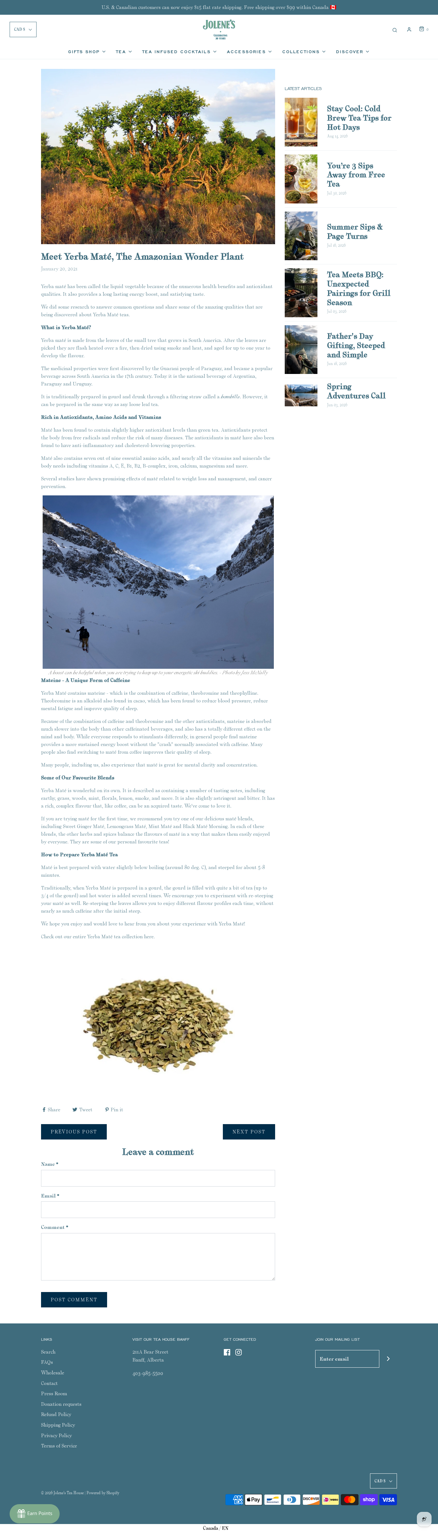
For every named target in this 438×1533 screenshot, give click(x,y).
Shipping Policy (58, 1425)
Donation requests (61, 1404)
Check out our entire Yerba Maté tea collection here (97, 936)
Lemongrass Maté (126, 826)
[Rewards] (35, 1513)
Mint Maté (160, 826)
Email (50, 1195)
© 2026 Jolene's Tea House (62, 1493)
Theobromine (56, 700)
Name (49, 1164)
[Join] (388, 1359)
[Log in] (409, 29)
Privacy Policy (56, 1435)
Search (48, 1351)
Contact (49, 1383)
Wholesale (52, 1372)
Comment (54, 1227)
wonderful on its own (96, 790)
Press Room (54, 1393)
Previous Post (74, 1131)
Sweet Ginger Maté (83, 826)
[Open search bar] (394, 29)
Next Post (248, 1131)
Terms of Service (59, 1445)
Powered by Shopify (103, 1493)
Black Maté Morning (205, 826)
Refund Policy (56, 1414)
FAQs (47, 1362)
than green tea (202, 430)
